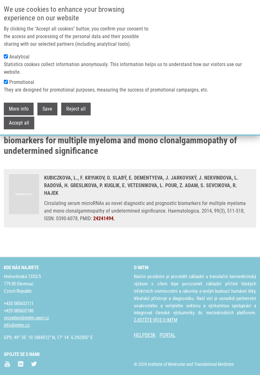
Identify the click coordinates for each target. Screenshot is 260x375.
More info (19, 109)
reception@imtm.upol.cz (26, 318)
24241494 (103, 218)
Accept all (19, 123)
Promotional (21, 82)
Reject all (76, 109)
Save (47, 109)
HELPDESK (145, 335)
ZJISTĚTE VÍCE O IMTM (155, 320)
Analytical (19, 57)
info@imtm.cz (17, 325)
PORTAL (167, 335)
